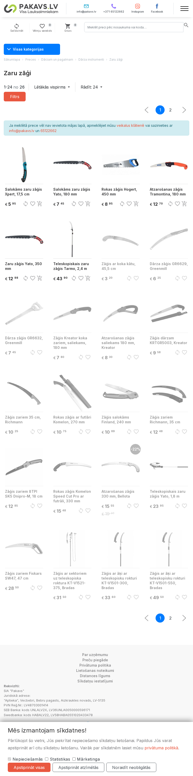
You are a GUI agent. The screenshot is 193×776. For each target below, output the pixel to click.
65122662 (48, 131)
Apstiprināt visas (29, 767)
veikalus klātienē (130, 125)
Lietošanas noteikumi (95, 670)
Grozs (70, 27)
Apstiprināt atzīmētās (78, 767)
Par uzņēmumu (95, 654)
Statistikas (59, 759)
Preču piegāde (95, 660)
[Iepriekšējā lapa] (184, 109)
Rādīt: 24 (90, 87)
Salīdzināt (16, 27)
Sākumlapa (12, 59)
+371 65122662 (113, 11)
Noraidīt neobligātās (131, 767)
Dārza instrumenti (91, 59)
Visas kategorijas (28, 49)
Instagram (137, 11)
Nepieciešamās (27, 759)
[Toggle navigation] (184, 8)
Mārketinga (88, 759)
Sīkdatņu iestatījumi (95, 681)
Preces (30, 59)
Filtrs (14, 96)
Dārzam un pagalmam (57, 59)
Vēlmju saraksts (42, 27)
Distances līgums (95, 676)
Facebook (157, 11)
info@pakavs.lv (86, 11)
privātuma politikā (161, 747)
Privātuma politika (95, 665)
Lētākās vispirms (50, 87)
